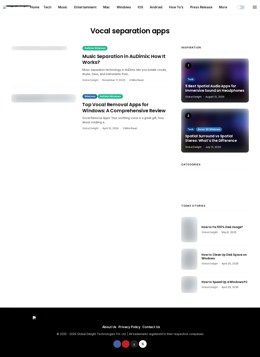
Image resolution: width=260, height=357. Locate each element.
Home (34, 7)
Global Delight (90, 80)
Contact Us (151, 327)
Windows (124, 7)
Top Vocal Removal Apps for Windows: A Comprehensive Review (124, 107)
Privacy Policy (129, 327)
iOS (140, 7)
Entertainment (85, 7)
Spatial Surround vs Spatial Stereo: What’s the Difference (211, 138)
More (223, 7)
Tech (47, 7)
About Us (109, 327)
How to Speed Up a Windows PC (225, 282)
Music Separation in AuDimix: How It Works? (124, 59)
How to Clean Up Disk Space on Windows (224, 256)
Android (156, 7)
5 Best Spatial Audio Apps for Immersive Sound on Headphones (214, 88)
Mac (106, 7)
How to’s (176, 7)
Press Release (201, 7)
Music (62, 7)
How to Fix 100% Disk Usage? (222, 227)
